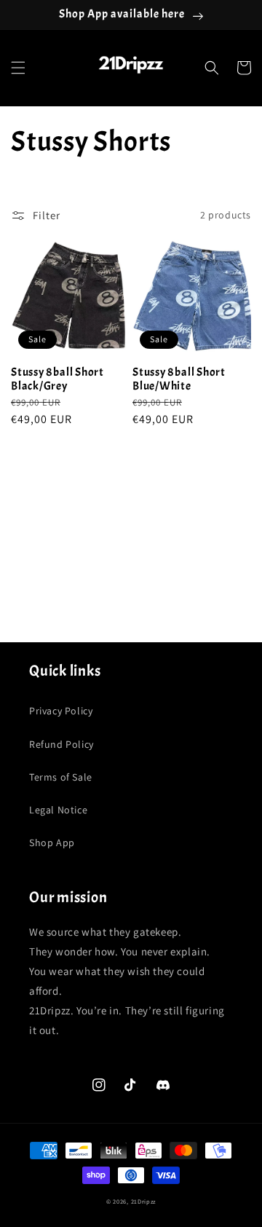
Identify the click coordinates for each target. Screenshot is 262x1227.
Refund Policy (61, 744)
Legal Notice (58, 809)
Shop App (52, 842)
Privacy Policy (60, 710)
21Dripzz (143, 1201)
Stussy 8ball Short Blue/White (179, 379)
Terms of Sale (60, 777)
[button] (18, 68)
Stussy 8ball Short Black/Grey (57, 379)
